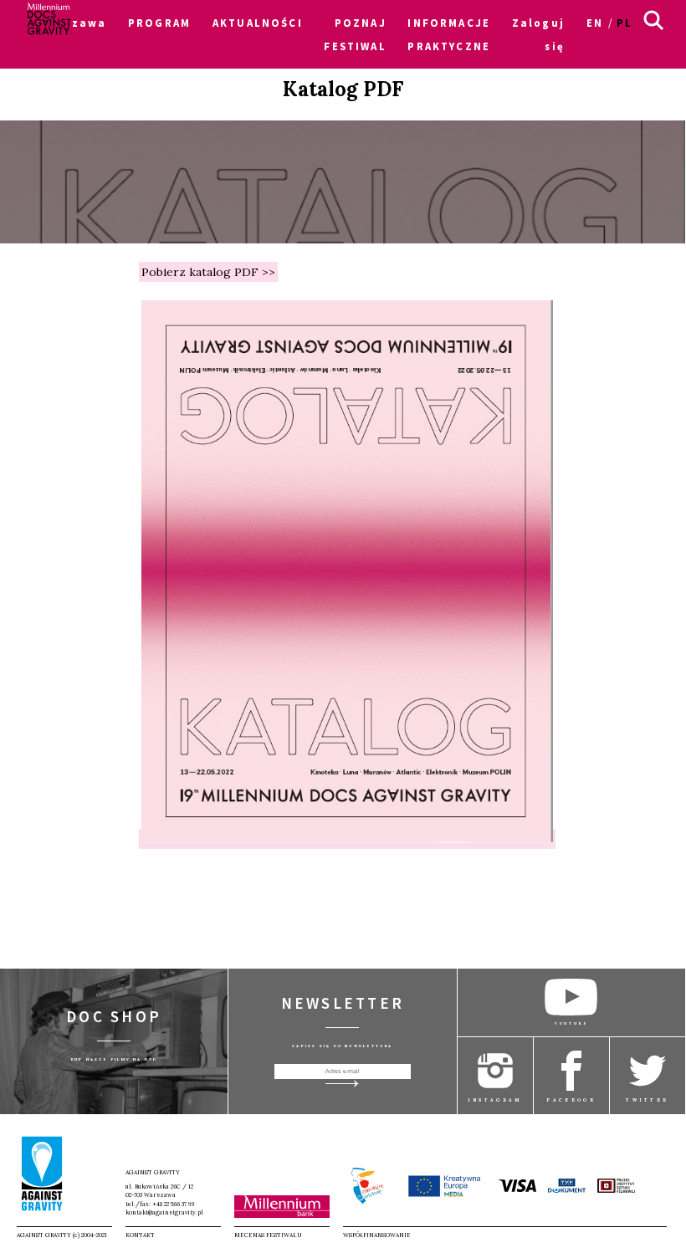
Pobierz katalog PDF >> (208, 271)
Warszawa (73, 22)
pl (624, 22)
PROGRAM (159, 22)
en (594, 22)
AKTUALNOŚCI (257, 22)
